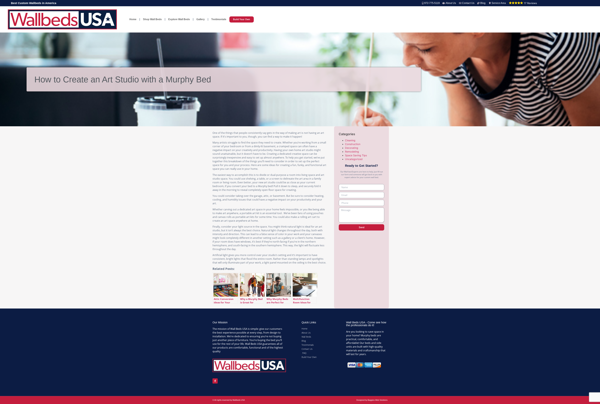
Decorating (351, 147)
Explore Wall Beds (179, 19)
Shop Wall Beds (152, 19)
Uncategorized (353, 159)
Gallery (200, 19)
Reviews (530, 3)
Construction (352, 144)
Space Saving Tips (356, 155)
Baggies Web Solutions (378, 400)
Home (132, 19)
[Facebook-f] (215, 381)
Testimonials (218, 19)
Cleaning (350, 140)
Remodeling (352, 151)
